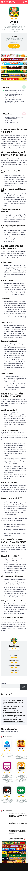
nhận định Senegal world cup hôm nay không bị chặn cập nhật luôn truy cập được (13, 702)
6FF (21, 795)
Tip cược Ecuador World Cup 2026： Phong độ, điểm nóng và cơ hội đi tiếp (13, 720)
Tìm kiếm (3, 683)
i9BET (7, 748)
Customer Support (14, 670)
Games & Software (14, 660)
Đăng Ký (13, 46)
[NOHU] (21, 747)
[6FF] (21, 793)
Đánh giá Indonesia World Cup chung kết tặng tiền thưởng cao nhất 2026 (13, 711)
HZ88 (7, 795)
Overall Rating (14, 646)
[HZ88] (7, 793)
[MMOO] (7, 769)
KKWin (21, 771)
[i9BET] (7, 747)
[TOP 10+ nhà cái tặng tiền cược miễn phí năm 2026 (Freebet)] (8, 2)
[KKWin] (21, 769)
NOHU (21, 748)
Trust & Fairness (14, 655)
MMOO (7, 771)
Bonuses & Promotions (14, 665)
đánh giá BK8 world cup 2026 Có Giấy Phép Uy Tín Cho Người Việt (13, 707)
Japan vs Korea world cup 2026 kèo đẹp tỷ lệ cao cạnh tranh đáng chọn (14, 716)
